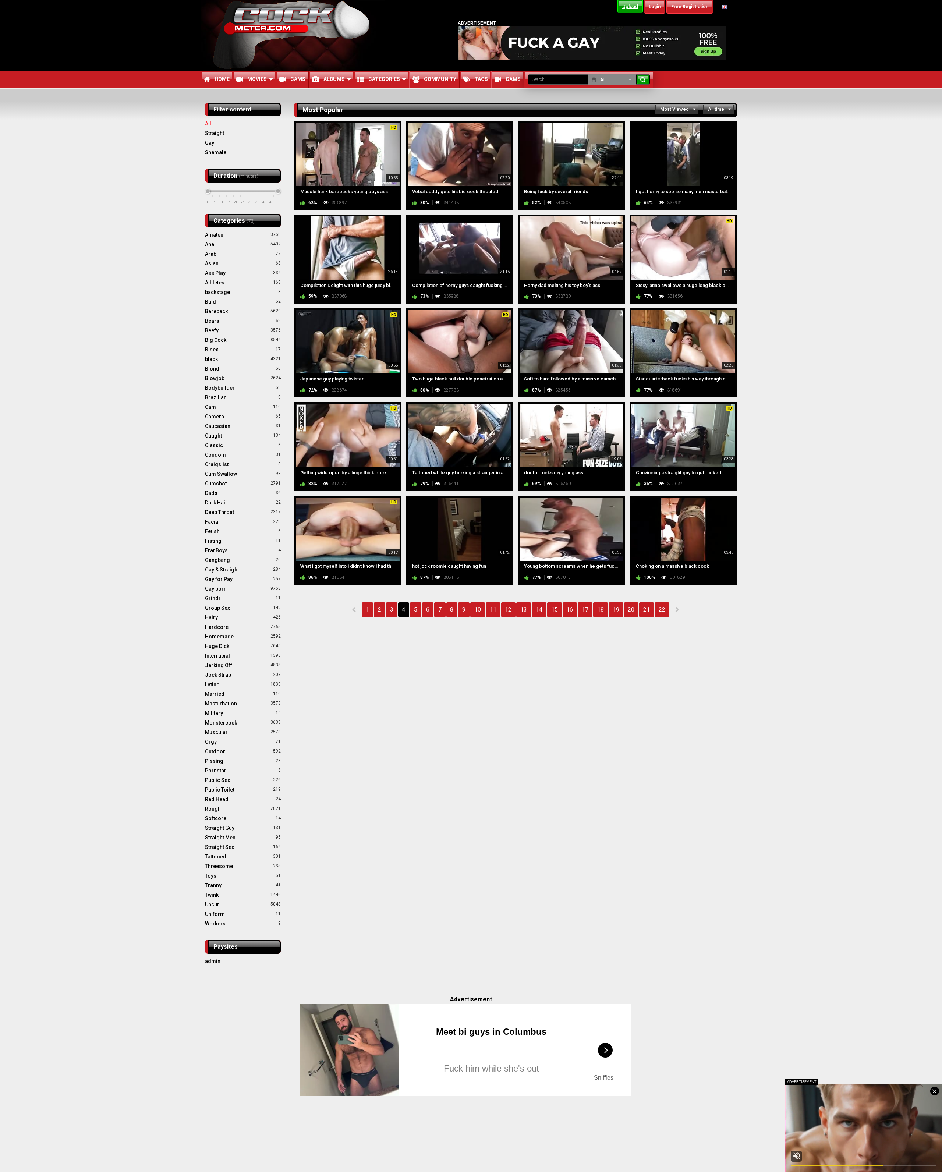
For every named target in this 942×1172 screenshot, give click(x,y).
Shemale (215, 152)
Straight (214, 133)
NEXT (677, 609)
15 (554, 609)
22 (662, 609)
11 (493, 609)
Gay (209, 143)
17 (585, 609)
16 (569, 609)
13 (523, 609)
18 (600, 609)
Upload (630, 6)
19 (616, 609)
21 (646, 609)
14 (539, 609)
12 (508, 609)
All (208, 124)
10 (477, 609)
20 (631, 609)
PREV (354, 609)
